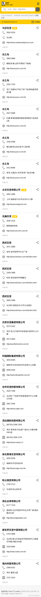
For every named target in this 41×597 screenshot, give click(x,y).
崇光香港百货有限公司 (13, 454)
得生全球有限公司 (11, 501)
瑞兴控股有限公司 (11, 563)
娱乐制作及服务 (27, 15)
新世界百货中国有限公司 (14, 530)
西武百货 (6, 242)
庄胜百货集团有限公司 (13, 322)
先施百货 (6, 216)
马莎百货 (6, 28)
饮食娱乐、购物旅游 (13, 15)
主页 (2, 15)
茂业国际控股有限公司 (13, 420)
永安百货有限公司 (11, 189)
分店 (14, 28)
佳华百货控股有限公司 (13, 387)
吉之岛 (5, 54)
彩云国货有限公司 (11, 480)
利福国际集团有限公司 (13, 356)
